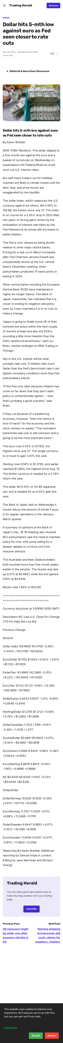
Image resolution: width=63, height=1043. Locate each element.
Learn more (10, 1027)
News (6, 18)
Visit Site (31, 908)
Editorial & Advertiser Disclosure (29, 71)
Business (53, 5)
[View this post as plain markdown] (52, 54)
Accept (36, 1035)
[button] (4, 5)
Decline (52, 1035)
